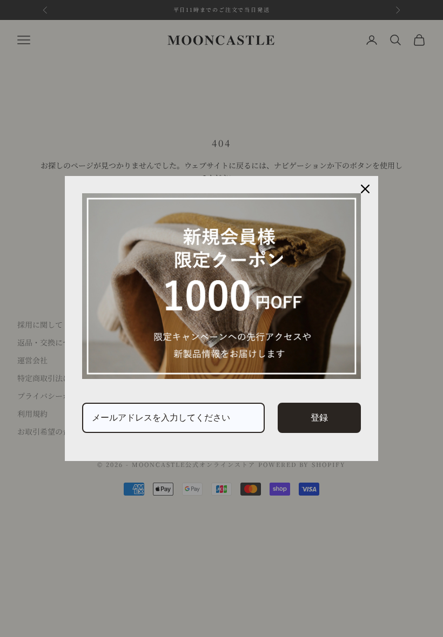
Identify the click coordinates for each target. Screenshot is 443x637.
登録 (319, 417)
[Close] (365, 189)
